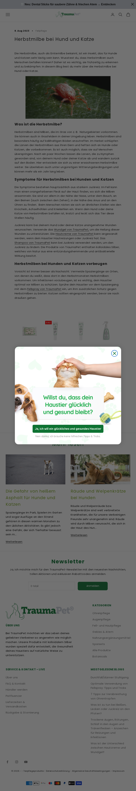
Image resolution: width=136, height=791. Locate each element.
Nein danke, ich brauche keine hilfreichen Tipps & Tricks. (68, 436)
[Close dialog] (114, 353)
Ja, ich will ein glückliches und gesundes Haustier (68, 428)
